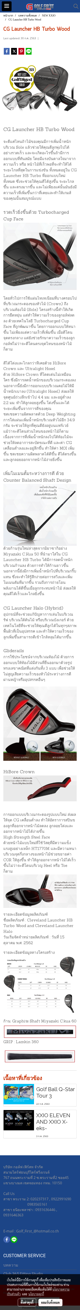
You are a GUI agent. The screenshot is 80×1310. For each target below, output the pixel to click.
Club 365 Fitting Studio (23, 1273)
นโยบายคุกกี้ (36, 1294)
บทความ (10, 1265)
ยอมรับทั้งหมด (50, 1302)
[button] (74, 6)
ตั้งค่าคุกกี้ (27, 1302)
